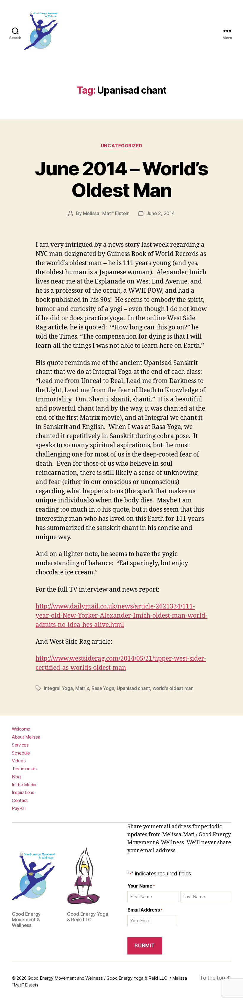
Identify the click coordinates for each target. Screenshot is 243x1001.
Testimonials (24, 768)
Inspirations (23, 792)
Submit (145, 946)
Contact (20, 800)
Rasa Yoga (103, 688)
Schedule (21, 753)
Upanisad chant (133, 688)
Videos (18, 760)
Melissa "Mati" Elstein (106, 213)
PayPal (18, 808)
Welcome (21, 729)
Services (20, 745)
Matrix (82, 688)
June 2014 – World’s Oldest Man (121, 179)
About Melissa (26, 737)
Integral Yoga (58, 688)
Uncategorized (121, 145)
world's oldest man (173, 688)
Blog (16, 776)
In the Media (24, 784)
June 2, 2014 (160, 213)
